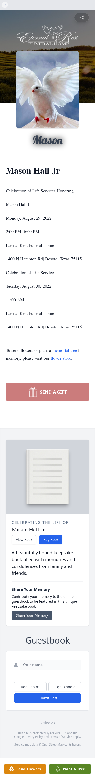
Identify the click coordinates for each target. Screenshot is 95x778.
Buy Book (50, 539)
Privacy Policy (34, 737)
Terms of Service (60, 737)
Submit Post (47, 698)
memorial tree (64, 350)
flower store (61, 358)
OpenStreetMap (53, 745)
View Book (24, 539)
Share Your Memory (32, 615)
